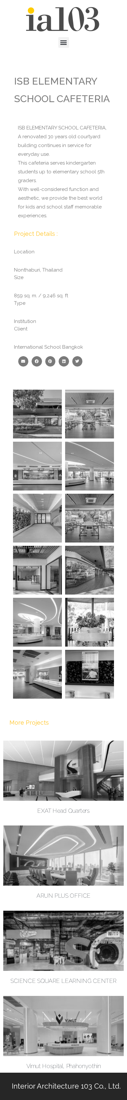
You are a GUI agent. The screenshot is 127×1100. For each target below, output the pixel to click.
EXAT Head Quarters (63, 810)
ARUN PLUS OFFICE (63, 895)
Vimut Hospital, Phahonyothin (63, 1066)
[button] (63, 42)
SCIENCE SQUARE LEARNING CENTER (63, 980)
